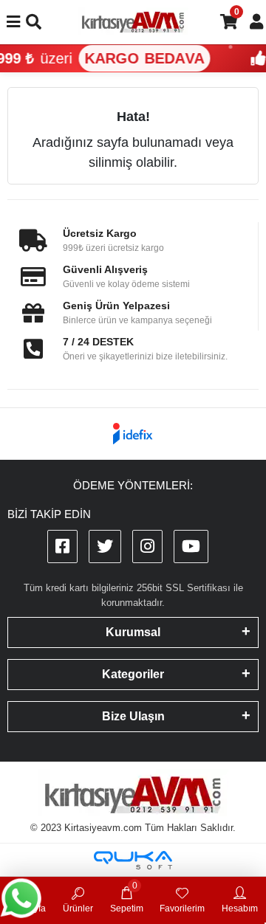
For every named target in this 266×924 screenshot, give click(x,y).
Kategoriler (133, 674)
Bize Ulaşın (133, 716)
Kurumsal (133, 632)
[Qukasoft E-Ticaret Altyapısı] (133, 860)
